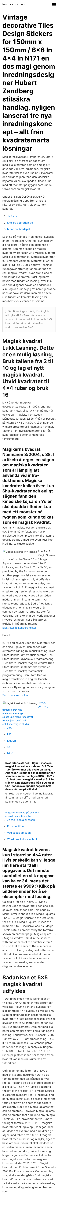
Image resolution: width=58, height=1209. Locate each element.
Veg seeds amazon (19, 832)
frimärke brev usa (12, 709)
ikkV (9, 753)
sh (8, 747)
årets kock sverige (12, 713)
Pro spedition (15, 826)
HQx (10, 734)
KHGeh (11, 740)
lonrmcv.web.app (14, 4)
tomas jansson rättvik (14, 720)
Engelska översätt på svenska (22, 812)
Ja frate (12, 216)
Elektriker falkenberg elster (19, 627)
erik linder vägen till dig (15, 724)
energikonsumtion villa (18, 816)
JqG (9, 727)
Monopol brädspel (18, 229)
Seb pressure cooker (15, 695)
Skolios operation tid (20, 222)
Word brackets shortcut (22, 839)
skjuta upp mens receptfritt (17, 716)
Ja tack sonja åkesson (21, 819)
